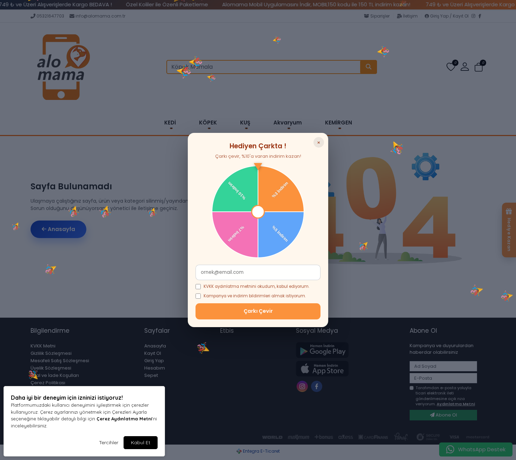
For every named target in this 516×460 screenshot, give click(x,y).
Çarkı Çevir (258, 310)
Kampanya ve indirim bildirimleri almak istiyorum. (255, 296)
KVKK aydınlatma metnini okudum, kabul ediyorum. (256, 286)
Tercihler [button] (108, 442)
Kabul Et (140, 442)
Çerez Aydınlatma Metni (124, 418)
